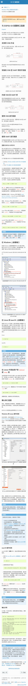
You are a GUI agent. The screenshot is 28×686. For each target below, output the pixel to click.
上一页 (5, 672)
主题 (16, 682)
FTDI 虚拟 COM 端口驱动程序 (13, 165)
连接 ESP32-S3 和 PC (14, 356)
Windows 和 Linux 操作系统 (13, 530)
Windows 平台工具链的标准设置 (10, 9)
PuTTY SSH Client (18, 417)
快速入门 (6, 7)
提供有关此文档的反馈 (14, 668)
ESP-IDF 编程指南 (15, 2)
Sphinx (5, 682)
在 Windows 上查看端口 (12, 523)
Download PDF (22, 684)
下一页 (22, 672)
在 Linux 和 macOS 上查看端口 (13, 556)
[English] (4, 29)
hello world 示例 (21, 541)
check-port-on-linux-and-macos (9, 197)
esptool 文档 (6, 658)
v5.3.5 (5, 21)
